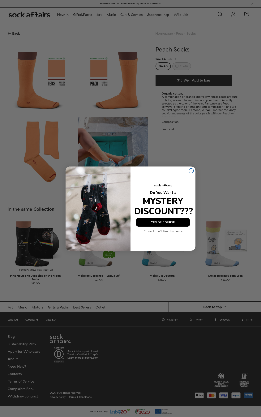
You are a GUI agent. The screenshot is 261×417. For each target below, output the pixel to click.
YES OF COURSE (163, 222)
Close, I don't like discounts (163, 231)
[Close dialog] (191, 170)
